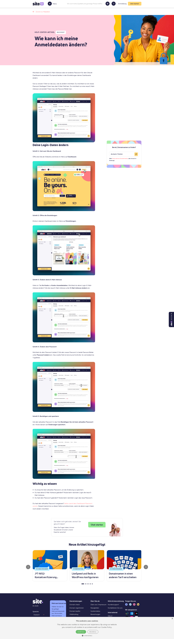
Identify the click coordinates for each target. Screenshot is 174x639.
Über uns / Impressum (98, 604)
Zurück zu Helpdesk (43, 12)
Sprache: (36, 611)
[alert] (87, 628)
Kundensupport (113, 604)
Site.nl (110, 616)
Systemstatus (95, 611)
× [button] (172, 618)
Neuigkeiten (95, 608)
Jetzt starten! (134, 4)
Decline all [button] (92, 632)
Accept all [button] (81, 632)
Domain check (74, 604)
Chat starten (97, 524)
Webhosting (73, 614)
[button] (87, 636)
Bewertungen (95, 614)
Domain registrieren (76, 608)
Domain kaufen (74, 611)
